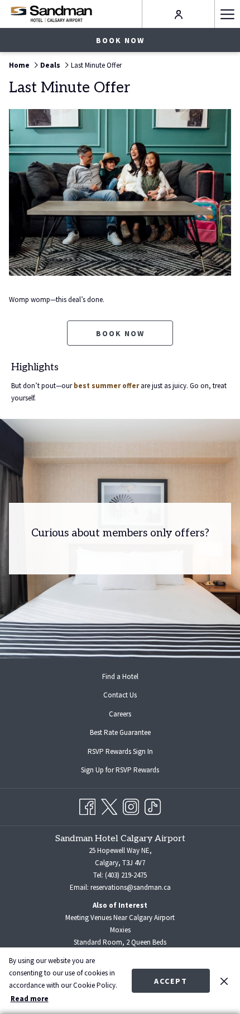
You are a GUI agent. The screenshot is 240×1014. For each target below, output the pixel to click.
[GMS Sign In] (178, 14)
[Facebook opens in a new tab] (87, 805)
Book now (120, 40)
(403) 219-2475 (126, 875)
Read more (30, 998)
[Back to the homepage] (51, 14)
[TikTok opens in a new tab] (153, 805)
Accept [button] (171, 981)
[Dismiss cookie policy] (224, 980)
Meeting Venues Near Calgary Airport (120, 917)
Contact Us (120, 695)
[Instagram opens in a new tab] (131, 805)
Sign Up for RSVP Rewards (129, 771)
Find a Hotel (120, 676)
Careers (120, 714)
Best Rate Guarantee (120, 732)
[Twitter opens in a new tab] (109, 805)
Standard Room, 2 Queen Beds (120, 942)
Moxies (120, 930)
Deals (50, 65)
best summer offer (106, 385)
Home (19, 65)
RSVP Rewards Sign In (129, 753)
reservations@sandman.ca (130, 887)
